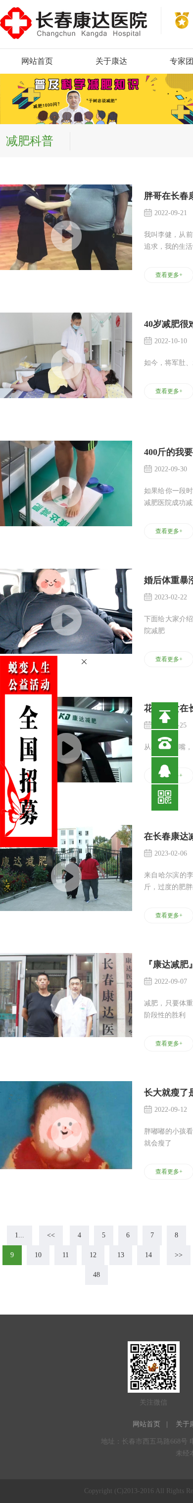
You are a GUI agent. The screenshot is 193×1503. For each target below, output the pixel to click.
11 (65, 1255)
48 (96, 1274)
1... (19, 1235)
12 (93, 1255)
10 (38, 1255)
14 (148, 1255)
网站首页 (37, 61)
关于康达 (111, 61)
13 (120, 1255)
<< (51, 1235)
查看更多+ (169, 275)
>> (179, 1255)
